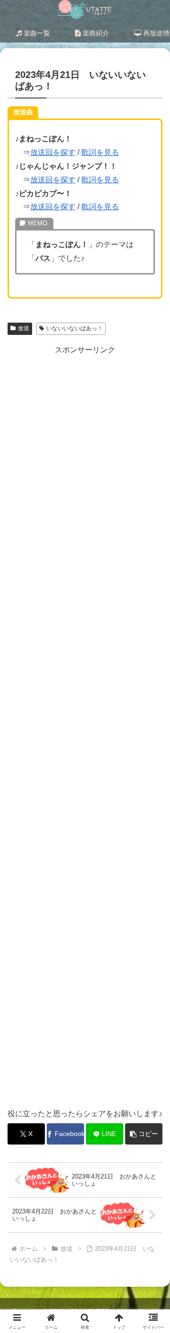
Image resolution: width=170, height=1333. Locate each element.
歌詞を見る (100, 152)
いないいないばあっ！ (74, 328)
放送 (23, 328)
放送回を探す (53, 152)
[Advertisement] (85, 727)
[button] (143, 1134)
